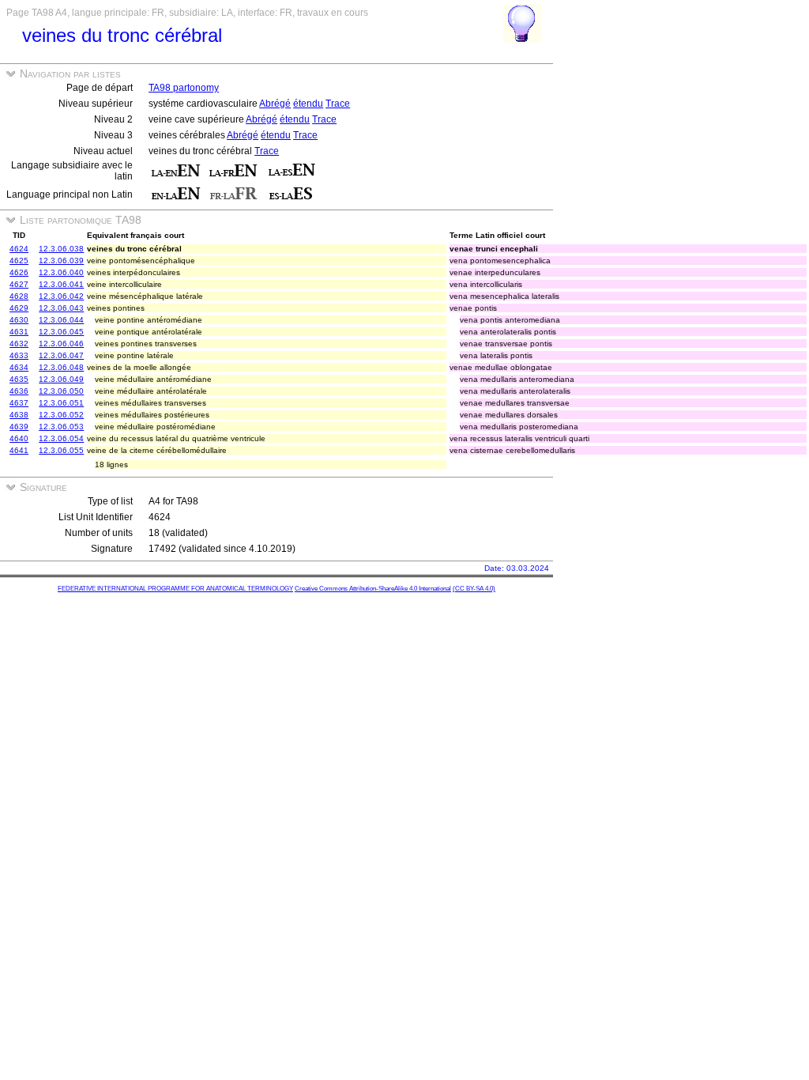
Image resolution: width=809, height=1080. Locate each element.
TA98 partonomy (184, 87)
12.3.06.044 (61, 319)
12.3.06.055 (61, 450)
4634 (18, 367)
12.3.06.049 (61, 379)
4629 (18, 308)
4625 (18, 260)
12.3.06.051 (61, 402)
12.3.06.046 (61, 343)
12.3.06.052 (61, 414)
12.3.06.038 (61, 248)
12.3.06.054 (61, 438)
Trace (337, 103)
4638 (18, 414)
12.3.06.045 (61, 331)
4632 (18, 343)
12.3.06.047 (61, 355)
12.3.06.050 (61, 391)
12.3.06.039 (61, 260)
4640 (18, 438)
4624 (18, 248)
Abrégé (275, 103)
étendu (308, 103)
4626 (18, 272)
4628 (18, 296)
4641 (18, 450)
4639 (18, 426)
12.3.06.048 (61, 367)
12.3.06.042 (61, 296)
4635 (18, 379)
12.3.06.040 (61, 272)
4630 (18, 319)
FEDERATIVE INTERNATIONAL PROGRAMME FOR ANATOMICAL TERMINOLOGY (175, 588)
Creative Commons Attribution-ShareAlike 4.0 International (373, 588)
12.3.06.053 (61, 426)
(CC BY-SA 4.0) (474, 588)
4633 (18, 355)
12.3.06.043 (61, 308)
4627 (18, 284)
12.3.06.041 (61, 284)
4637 (18, 402)
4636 (18, 391)
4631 (18, 331)
